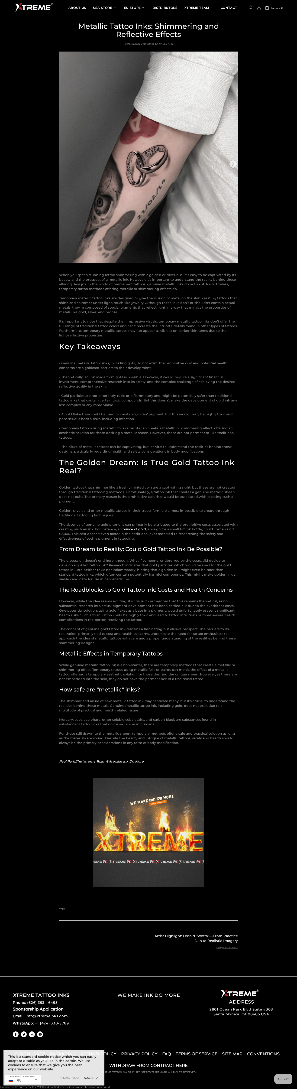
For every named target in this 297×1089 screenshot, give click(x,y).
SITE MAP (232, 1053)
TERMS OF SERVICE (196, 1053)
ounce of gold (134, 529)
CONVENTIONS (263, 1053)
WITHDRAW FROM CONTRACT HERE (148, 1065)
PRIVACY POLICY (139, 1053)
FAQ (166, 1053)
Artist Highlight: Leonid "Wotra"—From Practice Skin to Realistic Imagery (196, 938)
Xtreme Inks (34, 7)
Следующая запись (227, 947)
